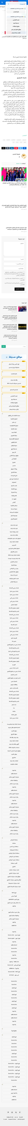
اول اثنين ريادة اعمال (14, 364)
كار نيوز (14, 452)
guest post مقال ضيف (14, 727)
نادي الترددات (14, 475)
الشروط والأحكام (21, 1119)
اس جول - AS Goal (14, 975)
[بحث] (2, 2)
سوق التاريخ (14, 734)
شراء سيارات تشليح (14, 873)
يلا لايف (14, 906)
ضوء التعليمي (14, 396)
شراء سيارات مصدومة (14, 883)
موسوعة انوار (14, 515)
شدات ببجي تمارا (14, 591)
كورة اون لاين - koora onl (14, 965)
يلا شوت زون (14, 1093)
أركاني (14, 502)
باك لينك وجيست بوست (14, 558)
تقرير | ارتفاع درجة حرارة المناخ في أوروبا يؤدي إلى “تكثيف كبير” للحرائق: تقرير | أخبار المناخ (9, 317)
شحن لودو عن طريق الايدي (14, 678)
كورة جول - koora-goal (14, 938)
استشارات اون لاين (14, 479)
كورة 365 (14, 892)
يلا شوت (14, 770)
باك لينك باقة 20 (14, 737)
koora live (14, 948)
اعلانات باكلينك (14, 764)
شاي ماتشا (14, 714)
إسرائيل (24, 140)
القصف (8, 140)
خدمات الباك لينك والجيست (14, 724)
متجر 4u (14, 641)
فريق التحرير (16, 154)
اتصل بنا (5, 1119)
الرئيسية (21, 1117)
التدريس (14, 545)
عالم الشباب (14, 373)
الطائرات (13, 140)
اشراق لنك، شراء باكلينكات (14, 538)
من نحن (16, 1117)
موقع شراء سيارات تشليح (14, 876)
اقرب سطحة (14, 863)
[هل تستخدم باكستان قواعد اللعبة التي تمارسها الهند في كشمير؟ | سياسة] (14, 219)
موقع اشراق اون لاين (14, 406)
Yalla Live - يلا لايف (14, 961)
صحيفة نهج (14, 449)
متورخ (14, 462)
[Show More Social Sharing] (2, 32)
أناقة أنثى (14, 459)
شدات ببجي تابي (14, 598)
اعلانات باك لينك (14, 761)
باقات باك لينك (14, 535)
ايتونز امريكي (14, 604)
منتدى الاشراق (14, 551)
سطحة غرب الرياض (14, 856)
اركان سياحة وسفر (14, 409)
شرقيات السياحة (14, 512)
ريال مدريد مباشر (14, 783)
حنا (14, 708)
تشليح (14, 866)
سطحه (14, 843)
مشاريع (14, 757)
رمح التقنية (14, 489)
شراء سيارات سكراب (14, 870)
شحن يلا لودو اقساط (14, 611)
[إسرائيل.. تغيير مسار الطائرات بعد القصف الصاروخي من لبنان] (14, 42)
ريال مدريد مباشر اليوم (14, 912)
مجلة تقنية (14, 565)
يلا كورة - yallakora (14, 968)
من (13, 142)
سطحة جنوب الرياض (14, 860)
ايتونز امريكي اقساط (14, 658)
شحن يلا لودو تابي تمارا (14, 651)
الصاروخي (19, 140)
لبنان (21, 142)
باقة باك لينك (14, 380)
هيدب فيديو (14, 485)
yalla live (14, 925)
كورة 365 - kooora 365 (14, 971)
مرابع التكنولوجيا (14, 425)
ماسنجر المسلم (14, 389)
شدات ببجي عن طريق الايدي (14, 644)
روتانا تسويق (14, 469)
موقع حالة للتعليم (14, 571)
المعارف (14, 482)
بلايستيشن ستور (14, 688)
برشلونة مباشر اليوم (14, 915)
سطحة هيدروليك (14, 850)
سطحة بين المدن (14, 846)
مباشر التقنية (14, 505)
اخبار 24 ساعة (14, 575)
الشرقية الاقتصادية (14, 439)
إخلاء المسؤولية (10, 1117)
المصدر (24, 135)
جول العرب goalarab (14, 899)
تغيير (25, 142)
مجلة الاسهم (14, 435)
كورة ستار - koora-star (14, 935)
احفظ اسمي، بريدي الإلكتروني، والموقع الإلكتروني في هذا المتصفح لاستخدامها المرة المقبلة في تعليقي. (14, 274)
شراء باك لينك (14, 525)
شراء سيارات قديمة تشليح (14, 886)
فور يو (14, 664)
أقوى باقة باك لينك (14, 744)
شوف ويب (14, 432)
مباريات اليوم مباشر (14, 777)
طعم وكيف (14, 495)
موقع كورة (14, 1030)
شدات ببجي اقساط (14, 588)
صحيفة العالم (14, 581)
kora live (14, 984)
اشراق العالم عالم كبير (14, 548)
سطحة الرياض (14, 840)
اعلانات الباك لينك (14, 541)
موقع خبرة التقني (14, 455)
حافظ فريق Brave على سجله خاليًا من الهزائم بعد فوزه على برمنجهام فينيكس (10, 308)
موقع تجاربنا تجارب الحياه (14, 751)
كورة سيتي (14, 896)
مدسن (14, 465)
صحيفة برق (14, 399)
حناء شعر (14, 704)
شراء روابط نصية (14, 531)
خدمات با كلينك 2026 (14, 747)
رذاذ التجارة (14, 492)
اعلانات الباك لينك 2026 (14, 555)
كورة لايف (14, 988)
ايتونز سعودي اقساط (14, 608)
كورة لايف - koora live (14, 1063)
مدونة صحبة (14, 509)
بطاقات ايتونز (14, 684)
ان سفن (14, 422)
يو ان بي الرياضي (14, 568)
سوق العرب (14, 730)
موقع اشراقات (14, 402)
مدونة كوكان (14, 445)
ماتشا (14, 711)
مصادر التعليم (14, 561)
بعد (4, 140)
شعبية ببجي (14, 681)
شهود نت (14, 499)
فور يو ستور (14, 638)
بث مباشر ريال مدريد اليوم (14, 902)
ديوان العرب (14, 754)
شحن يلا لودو (14, 674)
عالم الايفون (14, 442)
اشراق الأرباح (14, 519)
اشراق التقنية (14, 419)
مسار (17, 142)
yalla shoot (14, 773)
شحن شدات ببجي (14, 668)
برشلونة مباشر (14, 780)
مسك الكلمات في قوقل (14, 415)
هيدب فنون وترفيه (14, 578)
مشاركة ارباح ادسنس (14, 367)
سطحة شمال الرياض (14, 853)
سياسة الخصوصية (12, 1119)
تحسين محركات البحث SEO (14, 383)
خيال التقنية (14, 429)
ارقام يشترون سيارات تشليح (14, 880)
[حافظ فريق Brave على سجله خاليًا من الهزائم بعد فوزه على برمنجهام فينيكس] (14, 174)
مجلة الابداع (14, 472)
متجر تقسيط (14, 624)
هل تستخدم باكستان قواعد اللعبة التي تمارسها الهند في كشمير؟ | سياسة (10, 337)
